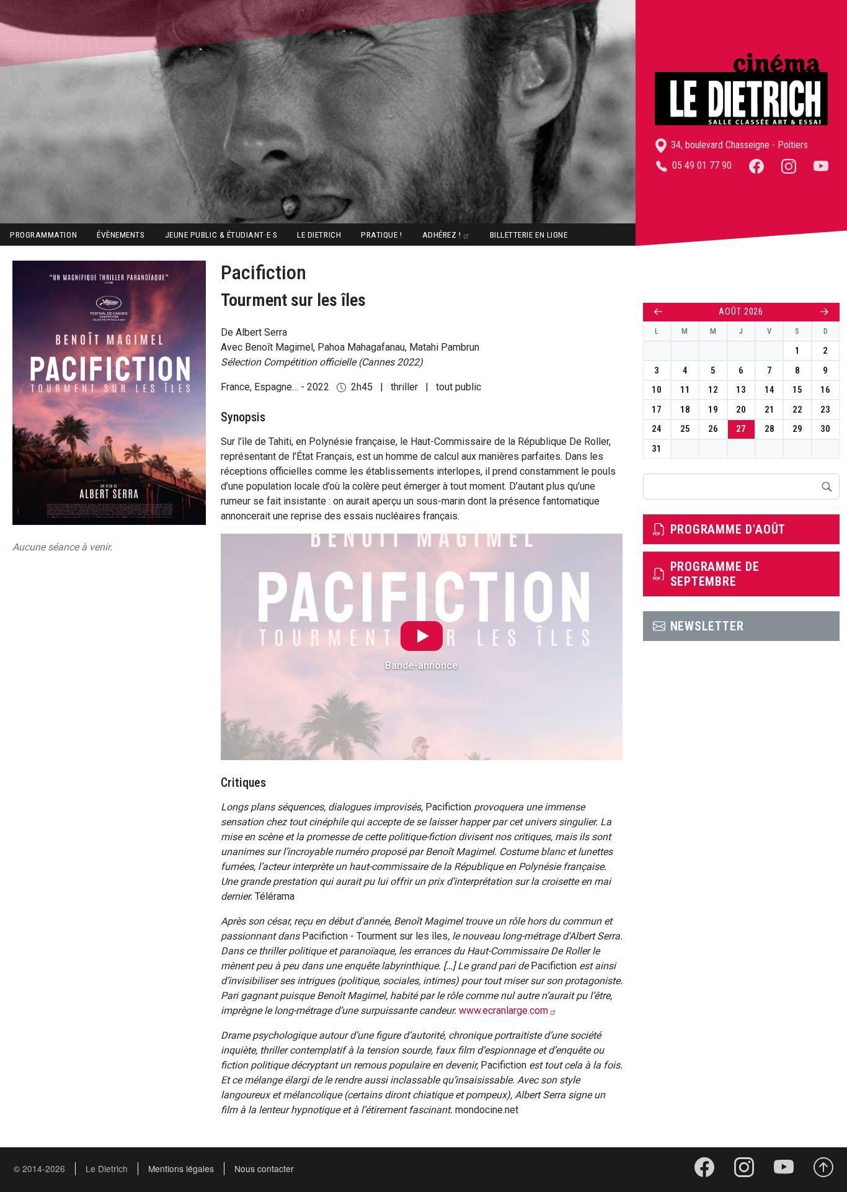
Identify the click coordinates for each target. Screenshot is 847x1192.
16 (825, 389)
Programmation (43, 235)
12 (713, 389)
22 (797, 409)
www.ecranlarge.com (503, 1010)
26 (713, 428)
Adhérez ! (441, 235)
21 (769, 409)
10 (657, 389)
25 (685, 428)
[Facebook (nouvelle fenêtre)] (756, 165)
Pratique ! (381, 235)
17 (657, 409)
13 (741, 389)
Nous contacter (264, 1168)
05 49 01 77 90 (701, 165)
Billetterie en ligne (529, 235)
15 (797, 389)
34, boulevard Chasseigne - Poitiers (738, 145)
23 (825, 409)
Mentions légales (181, 1168)
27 (741, 428)
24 (657, 428)
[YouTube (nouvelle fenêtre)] (821, 165)
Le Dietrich (319, 235)
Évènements (120, 235)
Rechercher (826, 486)
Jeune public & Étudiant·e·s (221, 235)
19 (713, 409)
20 (741, 409)
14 (769, 389)
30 (825, 428)
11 (685, 389)
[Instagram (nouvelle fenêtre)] (788, 165)
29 (797, 428)
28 (769, 428)
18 (685, 409)
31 (657, 448)
